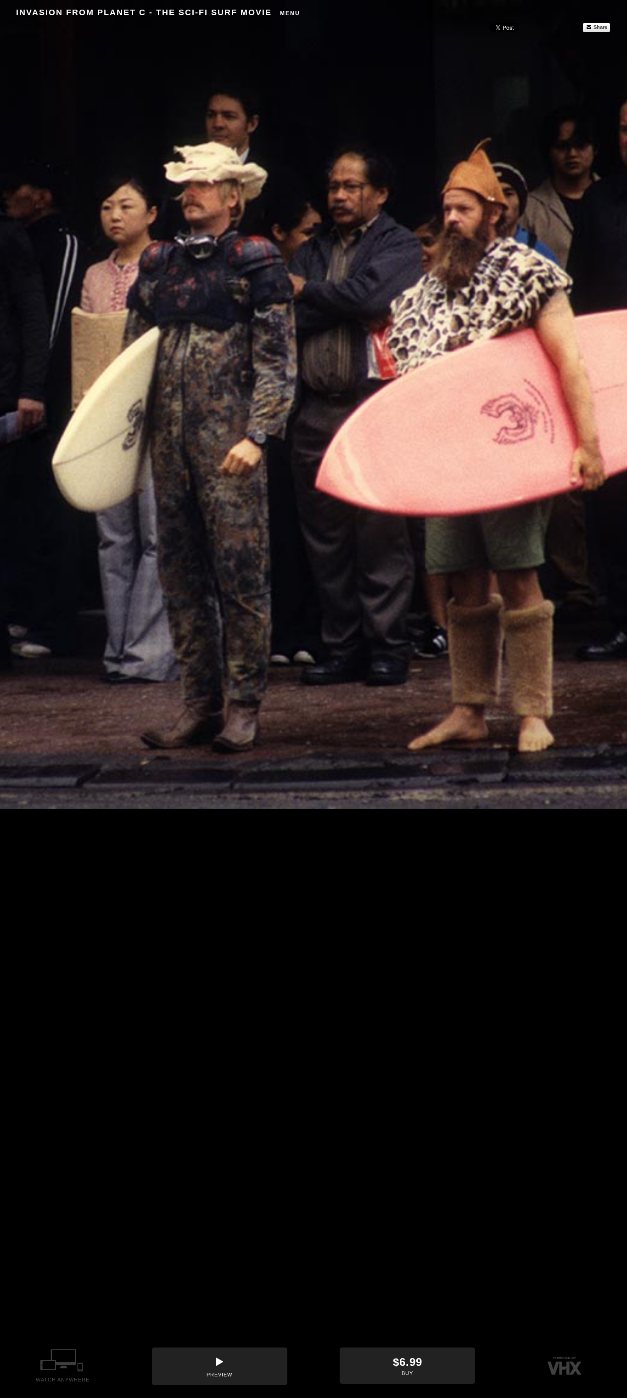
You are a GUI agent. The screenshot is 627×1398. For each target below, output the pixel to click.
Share (599, 27)
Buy (407, 1366)
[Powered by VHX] (564, 1365)
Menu (290, 13)
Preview (219, 1374)
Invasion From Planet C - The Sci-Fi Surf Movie (144, 12)
